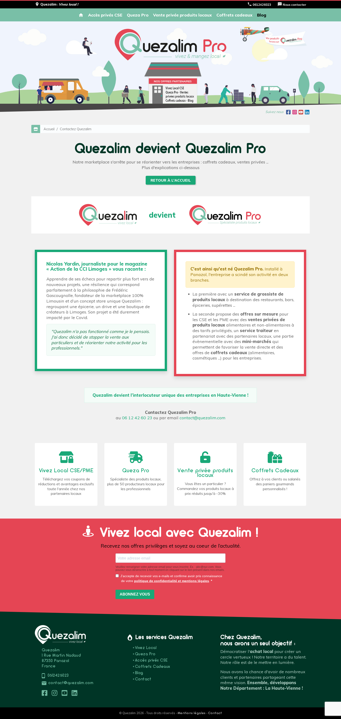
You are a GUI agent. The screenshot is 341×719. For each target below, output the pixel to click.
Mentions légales (192, 713)
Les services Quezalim (164, 637)
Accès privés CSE (105, 14)
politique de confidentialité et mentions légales (171, 581)
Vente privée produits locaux (182, 14)
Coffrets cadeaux (234, 14)
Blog (261, 14)
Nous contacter (291, 5)
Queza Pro (137, 14)
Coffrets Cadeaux (152, 667)
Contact (143, 679)
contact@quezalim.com (202, 417)
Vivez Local (145, 648)
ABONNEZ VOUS (135, 594)
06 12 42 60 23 (137, 417)
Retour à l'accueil (171, 180)
